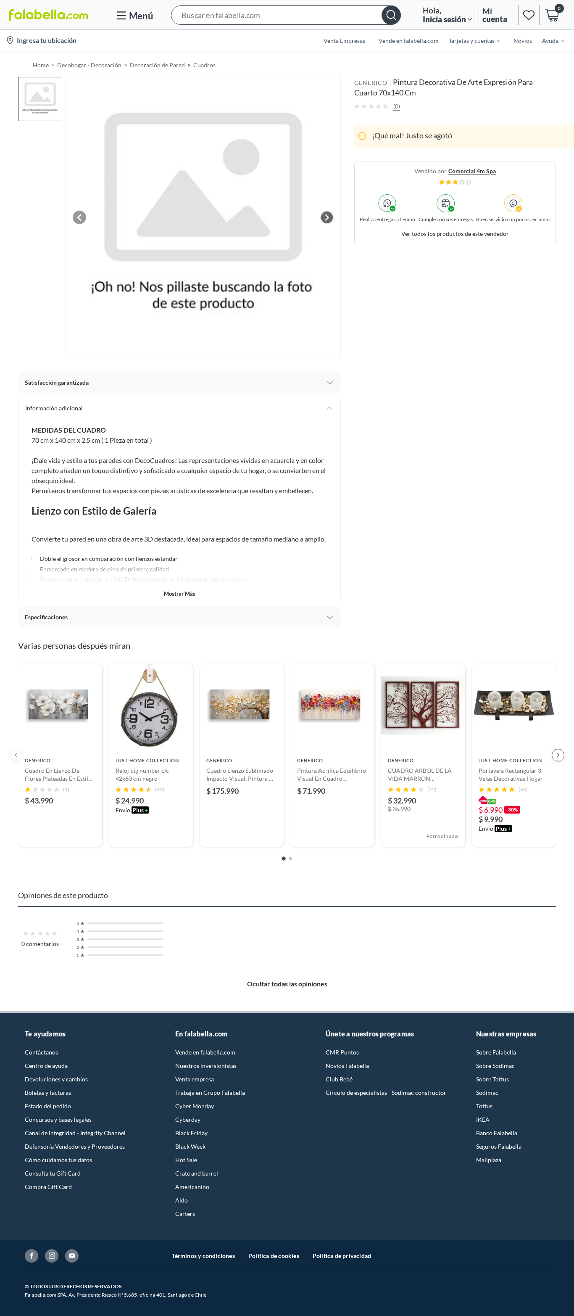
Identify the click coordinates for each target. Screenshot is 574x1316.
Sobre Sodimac (495, 1065)
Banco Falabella (496, 1132)
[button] (286, 14)
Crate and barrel (196, 1173)
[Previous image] (79, 217)
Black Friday (191, 1132)
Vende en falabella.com (205, 1052)
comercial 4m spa (472, 170)
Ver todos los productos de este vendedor (455, 233)
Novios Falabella (347, 1065)
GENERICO (370, 82)
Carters (185, 1213)
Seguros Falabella (498, 1146)
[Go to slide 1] (284, 858)
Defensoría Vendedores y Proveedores (75, 1146)
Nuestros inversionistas (206, 1065)
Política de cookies (273, 1255)
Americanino (192, 1186)
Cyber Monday (194, 1106)
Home (41, 65)
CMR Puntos (342, 1052)
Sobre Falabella (496, 1052)
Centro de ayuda (46, 1065)
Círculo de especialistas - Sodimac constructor (386, 1092)
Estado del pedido (48, 1106)
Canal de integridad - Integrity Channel (75, 1132)
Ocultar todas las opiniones (287, 984)
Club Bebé (339, 1079)
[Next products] (558, 755)
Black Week (190, 1146)
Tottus (484, 1106)
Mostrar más (179, 593)
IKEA (483, 1119)
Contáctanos (41, 1052)
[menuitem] (469, 40)
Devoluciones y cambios (56, 1079)
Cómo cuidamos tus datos (58, 1159)
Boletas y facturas (48, 1092)
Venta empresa (194, 1079)
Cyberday (187, 1119)
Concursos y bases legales (58, 1119)
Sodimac (487, 1092)
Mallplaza (488, 1159)
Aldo (181, 1200)
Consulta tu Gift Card (53, 1173)
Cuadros (204, 65)
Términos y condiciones (203, 1255)
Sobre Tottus (492, 1079)
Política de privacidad (342, 1255)
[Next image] (327, 217)
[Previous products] (16, 755)
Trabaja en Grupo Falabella (210, 1092)
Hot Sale (186, 1159)
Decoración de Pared (157, 65)
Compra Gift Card (48, 1186)
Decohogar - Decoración (89, 65)
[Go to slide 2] (290, 858)
